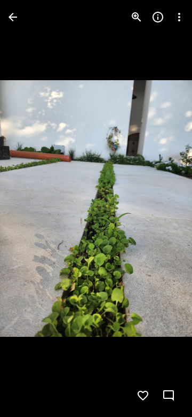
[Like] (143, 395)
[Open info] (158, 17)
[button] (30, 208)
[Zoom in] (136, 17)
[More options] (179, 17)
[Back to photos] (13, 17)
